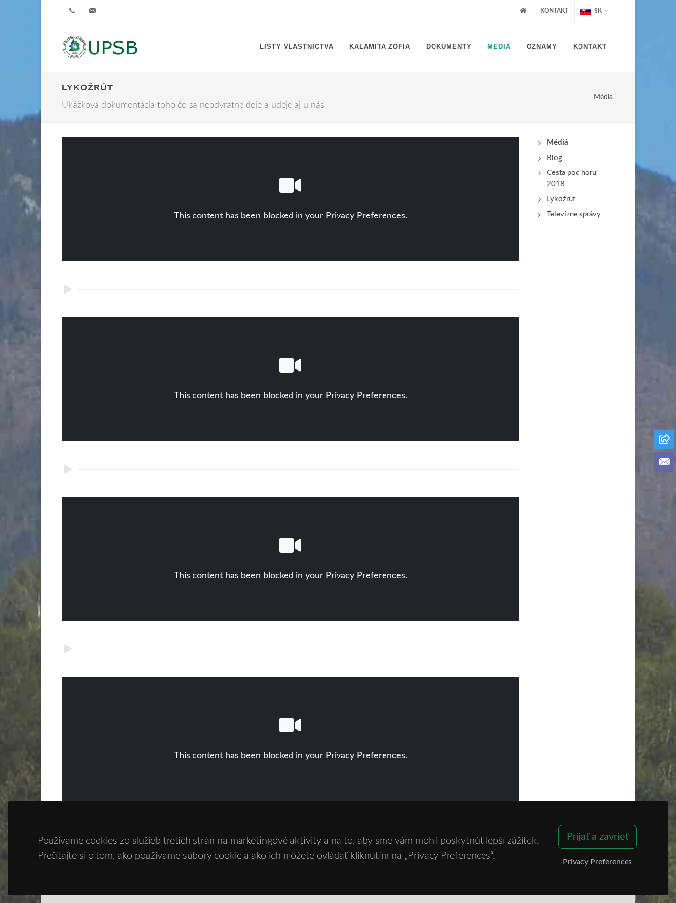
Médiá (603, 97)
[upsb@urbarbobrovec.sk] (92, 11)
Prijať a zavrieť (597, 837)
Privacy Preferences (365, 216)
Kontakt (554, 11)
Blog (554, 158)
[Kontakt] (664, 462)
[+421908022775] (72, 11)
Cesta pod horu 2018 (571, 178)
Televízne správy (574, 214)
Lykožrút (561, 199)
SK (597, 11)
